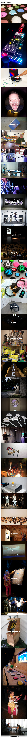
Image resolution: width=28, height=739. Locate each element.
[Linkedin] (12, 737)
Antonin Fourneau (6, 2)
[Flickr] (14, 737)
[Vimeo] (16, 737)
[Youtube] (18, 737)
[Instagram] (10, 737)
